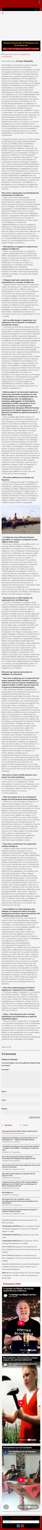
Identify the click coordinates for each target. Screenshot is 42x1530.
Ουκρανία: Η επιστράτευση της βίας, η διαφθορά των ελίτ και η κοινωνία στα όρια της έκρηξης (21, 1249)
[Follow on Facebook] (39, 1)
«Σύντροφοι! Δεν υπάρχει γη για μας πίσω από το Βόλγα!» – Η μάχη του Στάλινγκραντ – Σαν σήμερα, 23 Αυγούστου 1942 (21, 1148)
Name (4, 1091)
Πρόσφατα (8, 1125)
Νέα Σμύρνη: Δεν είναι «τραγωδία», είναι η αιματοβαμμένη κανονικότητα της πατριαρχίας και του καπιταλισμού (20, 1201)
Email (4, 1100)
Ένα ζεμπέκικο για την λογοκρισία (17, 1448)
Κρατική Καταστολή (18, 1133)
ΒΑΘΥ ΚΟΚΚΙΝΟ (7, 1247)
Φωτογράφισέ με (7, 1192)
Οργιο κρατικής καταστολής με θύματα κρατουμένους (20, 1131)
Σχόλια (25, 1125)
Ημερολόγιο (16, 1142)
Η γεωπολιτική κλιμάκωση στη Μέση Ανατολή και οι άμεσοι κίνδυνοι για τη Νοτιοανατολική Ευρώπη (20, 1266)
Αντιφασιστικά (18, 49)
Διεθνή (26, 49)
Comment (5, 1070)
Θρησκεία (16, 1169)
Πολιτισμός (16, 1188)
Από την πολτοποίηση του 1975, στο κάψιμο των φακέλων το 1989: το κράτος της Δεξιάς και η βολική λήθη (21, 1275)
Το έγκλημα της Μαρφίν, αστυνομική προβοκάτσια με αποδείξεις (18, 1290)
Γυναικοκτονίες (17, 1205)
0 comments (34, 49)
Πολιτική (21, 1169)
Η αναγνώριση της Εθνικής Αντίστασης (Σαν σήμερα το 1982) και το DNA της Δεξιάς (20, 1210)
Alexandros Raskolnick (10, 1220)
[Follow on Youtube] (39, 3)
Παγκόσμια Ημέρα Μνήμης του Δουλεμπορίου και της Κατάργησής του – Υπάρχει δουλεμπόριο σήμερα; (19, 1139)
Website (4, 1109)
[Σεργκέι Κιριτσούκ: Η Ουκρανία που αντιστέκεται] (21, 57)
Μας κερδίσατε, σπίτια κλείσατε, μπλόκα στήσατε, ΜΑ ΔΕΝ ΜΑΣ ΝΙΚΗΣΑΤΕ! (20, 1359)
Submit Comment (35, 1117)
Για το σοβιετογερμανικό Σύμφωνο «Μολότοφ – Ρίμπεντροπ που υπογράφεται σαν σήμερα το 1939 (18, 1157)
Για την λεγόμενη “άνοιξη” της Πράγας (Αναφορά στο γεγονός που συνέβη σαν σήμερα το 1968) (21, 1228)
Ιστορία (23, 1213)
